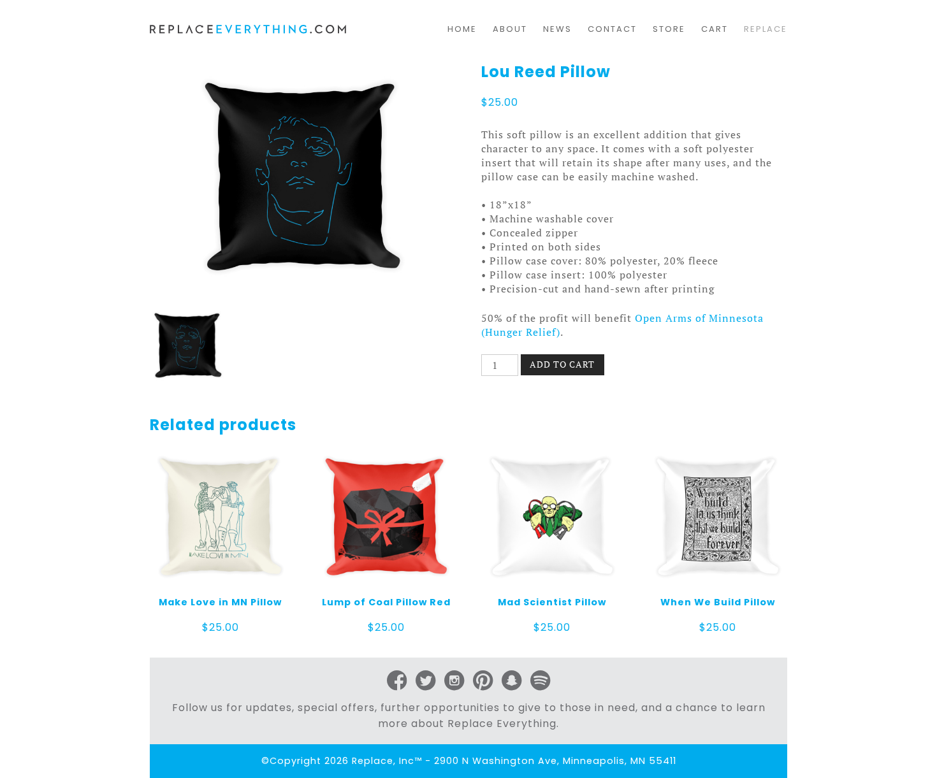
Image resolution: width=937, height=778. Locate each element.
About (510, 29)
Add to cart (562, 364)
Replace (765, 29)
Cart (714, 29)
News (557, 29)
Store (669, 29)
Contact (612, 29)
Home (462, 29)
